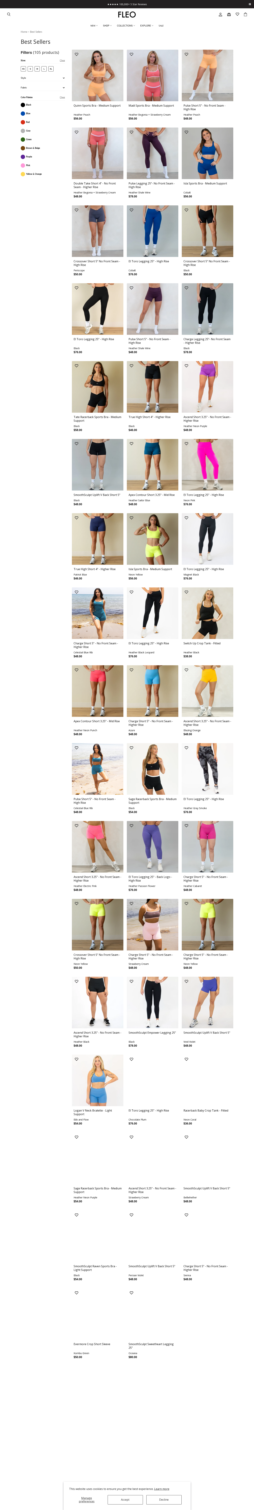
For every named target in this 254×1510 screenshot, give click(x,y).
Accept (125, 1500)
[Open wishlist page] (237, 14)
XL (51, 69)
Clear (62, 60)
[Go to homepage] (127, 14)
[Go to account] (220, 14)
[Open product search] (9, 14)
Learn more (161, 1489)
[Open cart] (245, 14)
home (24, 32)
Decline (164, 1500)
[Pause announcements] (250, 4)
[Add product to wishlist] (76, 55)
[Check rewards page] (229, 14)
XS (23, 69)
